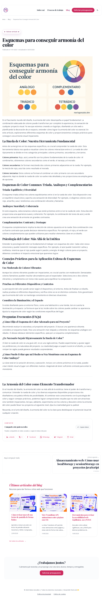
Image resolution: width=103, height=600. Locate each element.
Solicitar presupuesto (83, 10)
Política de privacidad (44, 594)
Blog (9, 19)
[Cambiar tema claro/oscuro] (97, 10)
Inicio (3, 19)
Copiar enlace (84, 427)
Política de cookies (60, 594)
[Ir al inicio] (5, 10)
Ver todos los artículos (17, 541)
